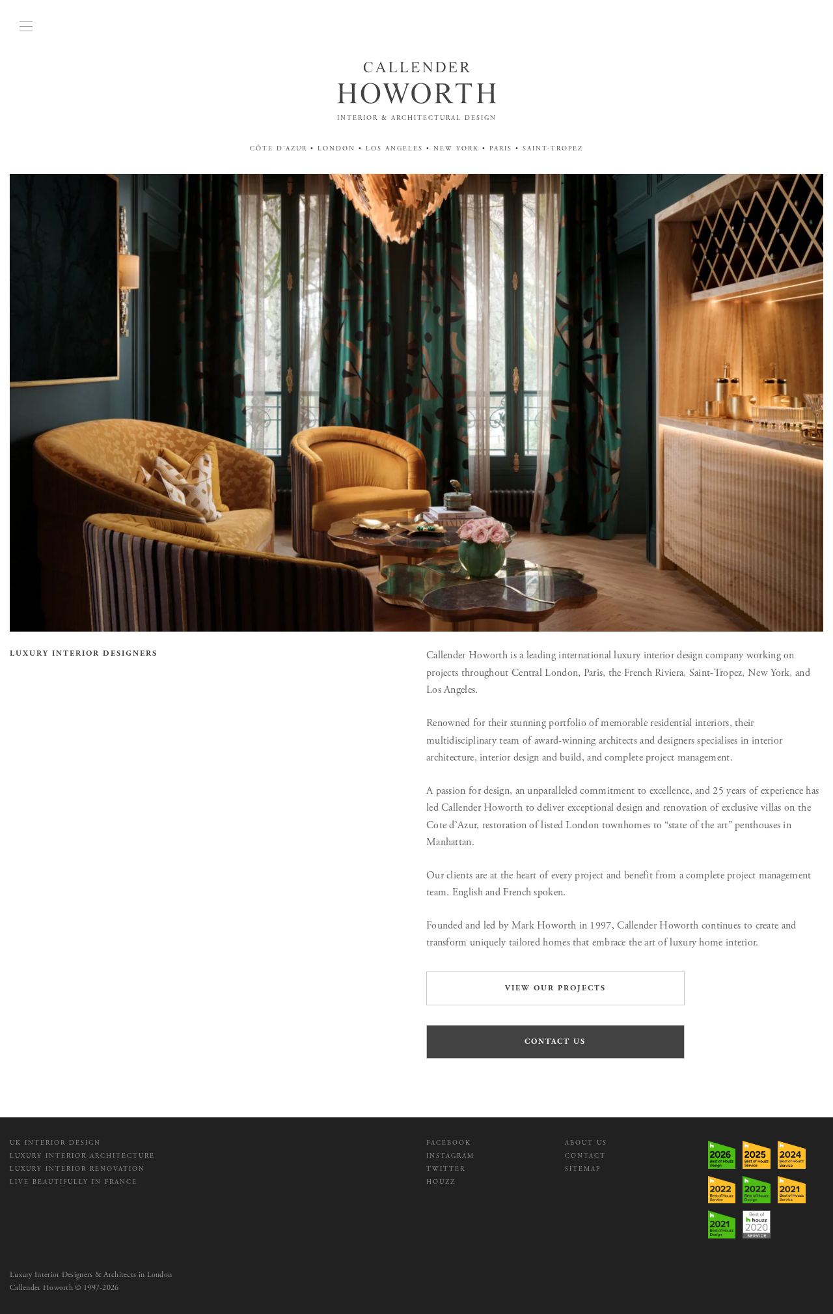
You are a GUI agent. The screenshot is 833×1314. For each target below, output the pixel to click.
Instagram (450, 1156)
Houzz (441, 1182)
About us (586, 1143)
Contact (585, 1156)
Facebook (448, 1143)
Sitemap (583, 1169)
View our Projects (555, 988)
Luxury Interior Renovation (77, 1169)
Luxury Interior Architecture (82, 1156)
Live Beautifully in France (73, 1182)
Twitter (445, 1169)
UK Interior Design (55, 1143)
